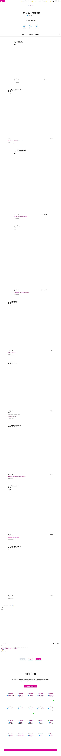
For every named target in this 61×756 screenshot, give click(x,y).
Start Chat (36, 28)
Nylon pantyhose (20, 226)
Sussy (51, 735)
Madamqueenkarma (21, 735)
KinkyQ (31, 722)
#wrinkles (14, 476)
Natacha (31, 695)
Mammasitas (51, 695)
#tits (12, 648)
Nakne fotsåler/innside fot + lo (16, 89)
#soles (15, 292)
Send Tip (24, 28)
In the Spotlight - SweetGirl (27, 1)
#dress (19, 292)
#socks (17, 216)
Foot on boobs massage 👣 (9, 606)
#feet (9, 141)
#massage (2, 648)
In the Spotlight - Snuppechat (55, 1)
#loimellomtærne (21, 141)
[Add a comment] (17, 79)
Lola (41, 735)
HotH (11, 722)
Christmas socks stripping (21, 150)
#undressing (21, 216)
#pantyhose (27, 292)
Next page (38, 659)
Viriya (51, 722)
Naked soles (13, 362)
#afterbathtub (18, 476)
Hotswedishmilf (41, 709)
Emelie (21, 722)
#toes (15, 416)
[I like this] (15, 79)
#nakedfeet (12, 141)
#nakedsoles (16, 141)
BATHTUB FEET (19, 41)
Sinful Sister (30, 674)
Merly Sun (21, 695)
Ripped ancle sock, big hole (16, 546)
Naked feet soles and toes (16, 486)
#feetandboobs (6, 648)
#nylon (24, 292)
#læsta (13, 352)
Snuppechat (51, 709)
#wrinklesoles (23, 476)
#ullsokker (10, 352)
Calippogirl (31, 735)
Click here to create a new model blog (30, 686)
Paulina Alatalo (11, 709)
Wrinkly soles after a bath (16, 425)
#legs (17, 292)
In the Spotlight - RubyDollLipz (13, 1)
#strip (15, 216)
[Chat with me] (18, 79)
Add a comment (16, 82)
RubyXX (31, 709)
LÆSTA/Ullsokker (14, 301)
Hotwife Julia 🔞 (11, 695)
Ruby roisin (11, 735)
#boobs (10, 648)
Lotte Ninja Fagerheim (30, 13)
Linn (41, 722)
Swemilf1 (21, 709)
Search (30, 28)
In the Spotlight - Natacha (41, 1)
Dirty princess (41, 695)
